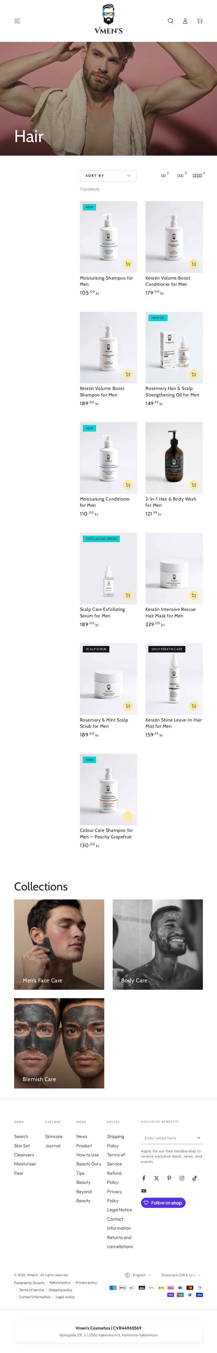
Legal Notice (119, 1209)
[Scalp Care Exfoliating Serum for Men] (108, 568)
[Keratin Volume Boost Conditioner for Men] (174, 237)
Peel (18, 1173)
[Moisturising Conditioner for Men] (108, 458)
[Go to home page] (108, 21)
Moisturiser (25, 1164)
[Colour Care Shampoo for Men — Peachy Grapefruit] (108, 789)
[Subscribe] (199, 1137)
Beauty (83, 1182)
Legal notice (65, 1297)
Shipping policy (60, 1290)
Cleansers (24, 1154)
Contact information (35, 1297)
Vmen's (32, 1275)
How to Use (87, 1154)
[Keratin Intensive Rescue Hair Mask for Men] (174, 568)
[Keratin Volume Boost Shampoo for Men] (108, 347)
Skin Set (22, 1145)
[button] (170, 21)
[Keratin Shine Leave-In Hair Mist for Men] (174, 679)
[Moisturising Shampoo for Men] (108, 237)
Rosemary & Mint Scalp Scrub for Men (104, 723)
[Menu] (17, 21)
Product (84, 1145)
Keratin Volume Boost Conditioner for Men (168, 281)
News (81, 1136)
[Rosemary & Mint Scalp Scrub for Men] (108, 679)
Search (21, 1136)
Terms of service (31, 1290)
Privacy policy (86, 1282)
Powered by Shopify (29, 1283)
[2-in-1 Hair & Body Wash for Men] (174, 458)
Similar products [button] (128, 816)
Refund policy (60, 1282)
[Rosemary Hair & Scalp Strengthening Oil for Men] (174, 347)
